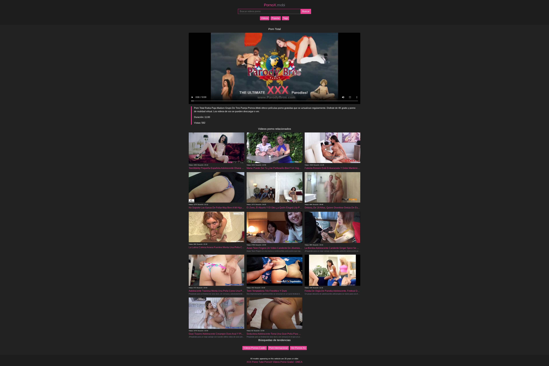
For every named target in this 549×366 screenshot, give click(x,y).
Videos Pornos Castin (254, 348)
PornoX (274, 5)
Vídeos (264, 18)
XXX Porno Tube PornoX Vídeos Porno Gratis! (270, 362)
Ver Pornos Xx (298, 348)
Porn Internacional (278, 348)
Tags (285, 18)
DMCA (299, 362)
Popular (276, 18)
